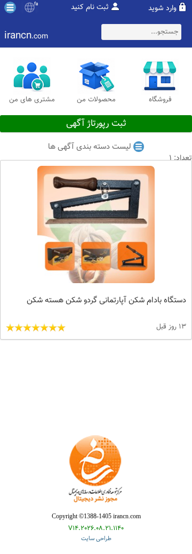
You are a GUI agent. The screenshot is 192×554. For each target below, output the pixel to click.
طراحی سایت (96, 538)
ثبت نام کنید (90, 7)
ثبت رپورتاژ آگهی (96, 124)
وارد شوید (162, 8)
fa (36, 4)
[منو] (10, 7)
